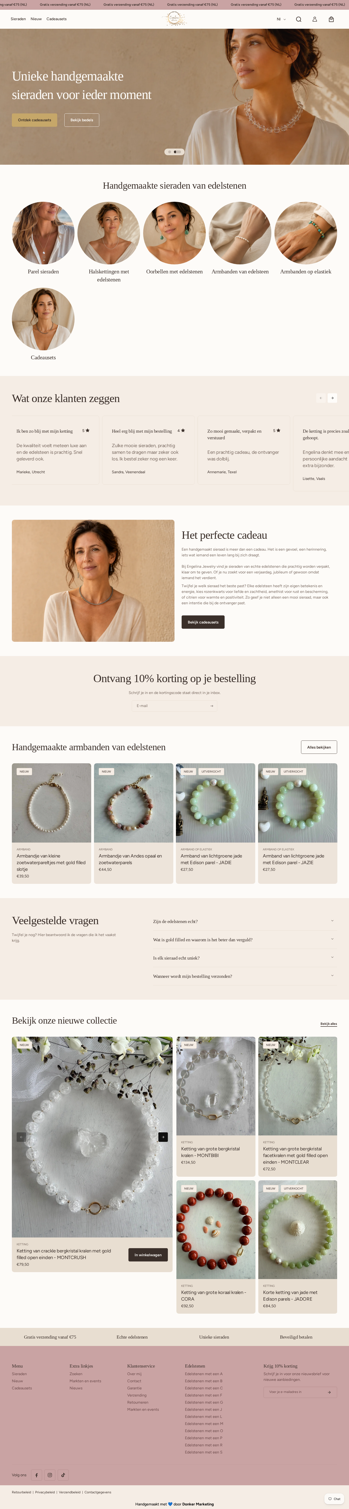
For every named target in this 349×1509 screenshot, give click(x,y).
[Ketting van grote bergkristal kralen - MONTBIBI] (215, 1086)
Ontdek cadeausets (82, 120)
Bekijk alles (329, 1024)
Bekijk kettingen (32, 120)
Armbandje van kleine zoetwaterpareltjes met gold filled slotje (51, 862)
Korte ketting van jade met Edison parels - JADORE (290, 1295)
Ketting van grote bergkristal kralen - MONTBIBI (210, 1152)
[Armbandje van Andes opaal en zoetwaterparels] (133, 803)
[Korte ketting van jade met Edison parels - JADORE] (297, 1229)
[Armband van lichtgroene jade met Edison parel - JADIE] (215, 803)
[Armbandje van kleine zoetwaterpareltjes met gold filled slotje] (51, 803)
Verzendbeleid (69, 1492)
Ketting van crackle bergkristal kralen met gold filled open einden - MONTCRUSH (64, 1254)
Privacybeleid (45, 1492)
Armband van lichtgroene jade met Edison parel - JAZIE (293, 859)
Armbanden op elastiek (305, 271)
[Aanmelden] (212, 706)
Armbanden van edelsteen (240, 271)
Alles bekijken (319, 747)
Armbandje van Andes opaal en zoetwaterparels (130, 859)
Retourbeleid (21, 1492)
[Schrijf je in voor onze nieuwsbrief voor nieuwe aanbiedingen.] (329, 1392)
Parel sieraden (43, 271)
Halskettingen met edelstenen (109, 275)
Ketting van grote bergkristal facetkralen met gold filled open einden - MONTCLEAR (295, 1155)
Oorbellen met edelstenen (174, 271)
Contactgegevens (98, 1492)
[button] (18, 19)
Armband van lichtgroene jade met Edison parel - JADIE (211, 859)
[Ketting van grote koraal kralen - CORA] (215, 1229)
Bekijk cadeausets (203, 622)
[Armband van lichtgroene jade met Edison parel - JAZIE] (297, 803)
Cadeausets (43, 357)
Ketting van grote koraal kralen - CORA (213, 1295)
